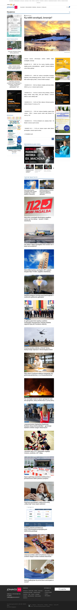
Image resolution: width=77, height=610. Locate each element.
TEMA (29, 594)
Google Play (63, 589)
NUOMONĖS (37, 594)
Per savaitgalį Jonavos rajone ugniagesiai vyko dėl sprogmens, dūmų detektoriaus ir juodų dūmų (39, 399)
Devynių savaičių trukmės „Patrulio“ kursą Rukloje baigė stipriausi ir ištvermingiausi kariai (38, 348)
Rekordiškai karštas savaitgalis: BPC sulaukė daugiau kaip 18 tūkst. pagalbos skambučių (30, 192)
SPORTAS (35, 590)
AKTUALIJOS (25, 590)
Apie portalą (47, 590)
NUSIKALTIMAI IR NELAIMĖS (27, 592)
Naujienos (34, 604)
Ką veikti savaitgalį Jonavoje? (38, 17)
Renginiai (46, 604)
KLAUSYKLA (25, 594)
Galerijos (38, 2)
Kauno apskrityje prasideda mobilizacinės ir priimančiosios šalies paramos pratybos (37, 477)
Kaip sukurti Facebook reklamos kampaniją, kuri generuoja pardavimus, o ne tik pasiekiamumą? (38, 374)
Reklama (46, 594)
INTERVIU (32, 594)
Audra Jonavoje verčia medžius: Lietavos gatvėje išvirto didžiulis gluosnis (14, 67)
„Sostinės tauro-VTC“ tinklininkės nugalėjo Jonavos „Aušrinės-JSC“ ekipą (37, 452)
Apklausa (51, 604)
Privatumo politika (48, 592)
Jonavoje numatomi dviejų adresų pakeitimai (14, 52)
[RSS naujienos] (69, 12)
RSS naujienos (47, 595)
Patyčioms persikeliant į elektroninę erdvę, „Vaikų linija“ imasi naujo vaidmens (37, 503)
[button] (12, 153)
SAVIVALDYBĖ (31, 590)
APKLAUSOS (40, 590)
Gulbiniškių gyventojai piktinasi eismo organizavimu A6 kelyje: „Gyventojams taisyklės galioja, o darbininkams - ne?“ (14, 84)
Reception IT (14, 606)
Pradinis (29, 604)
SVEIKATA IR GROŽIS (36, 592)
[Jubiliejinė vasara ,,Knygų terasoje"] (13, 133)
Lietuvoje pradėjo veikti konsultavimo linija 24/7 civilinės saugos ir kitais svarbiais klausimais (38, 555)
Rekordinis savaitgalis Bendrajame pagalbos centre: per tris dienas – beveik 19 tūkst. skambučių (37, 219)
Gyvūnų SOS (56, 604)
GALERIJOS (25, 597)
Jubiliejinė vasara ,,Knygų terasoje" (14, 151)
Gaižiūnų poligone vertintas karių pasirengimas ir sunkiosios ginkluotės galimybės (47, 192)
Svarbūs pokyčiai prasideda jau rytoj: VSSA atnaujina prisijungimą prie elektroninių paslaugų (35, 529)
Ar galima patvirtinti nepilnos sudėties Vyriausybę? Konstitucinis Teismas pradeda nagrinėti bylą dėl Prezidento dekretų (37, 322)
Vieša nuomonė (40, 604)
